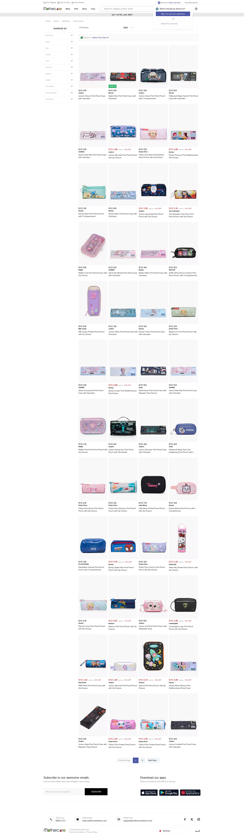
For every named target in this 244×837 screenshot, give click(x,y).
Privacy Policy (91, 832)
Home (47, 21)
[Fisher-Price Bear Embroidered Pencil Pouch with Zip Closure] (153, 146)
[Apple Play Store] (149, 792)
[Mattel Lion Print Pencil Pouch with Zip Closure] (183, 323)
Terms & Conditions (77, 832)
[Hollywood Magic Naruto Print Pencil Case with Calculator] (183, 87)
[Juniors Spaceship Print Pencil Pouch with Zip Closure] (153, 205)
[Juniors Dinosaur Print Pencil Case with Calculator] (153, 441)
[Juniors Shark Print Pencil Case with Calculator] (123, 323)
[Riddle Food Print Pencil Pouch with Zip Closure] (93, 264)
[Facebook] (185, 819)
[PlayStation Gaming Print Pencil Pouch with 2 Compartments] (93, 559)
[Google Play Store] (169, 792)
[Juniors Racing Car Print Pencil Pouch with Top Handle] (123, 441)
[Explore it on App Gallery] (190, 792)
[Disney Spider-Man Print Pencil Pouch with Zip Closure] (123, 559)
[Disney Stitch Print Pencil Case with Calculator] (123, 205)
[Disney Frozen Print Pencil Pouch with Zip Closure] (93, 618)
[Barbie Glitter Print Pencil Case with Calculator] (153, 264)
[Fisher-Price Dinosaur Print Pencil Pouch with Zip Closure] (123, 500)
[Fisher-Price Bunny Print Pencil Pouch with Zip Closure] (93, 500)
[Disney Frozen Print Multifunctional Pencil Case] (123, 382)
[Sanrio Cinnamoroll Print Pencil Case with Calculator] (93, 382)
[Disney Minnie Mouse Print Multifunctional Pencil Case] (183, 677)
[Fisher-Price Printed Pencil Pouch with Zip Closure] (123, 736)
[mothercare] (53, 8)
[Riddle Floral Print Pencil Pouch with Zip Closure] (93, 441)
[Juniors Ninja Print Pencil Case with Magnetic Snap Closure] (93, 736)
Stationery (66, 21)
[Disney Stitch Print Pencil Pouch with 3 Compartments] (93, 205)
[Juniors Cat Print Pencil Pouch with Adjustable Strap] (153, 618)
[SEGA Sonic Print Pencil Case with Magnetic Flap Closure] (153, 382)
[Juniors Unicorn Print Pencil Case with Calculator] (93, 87)
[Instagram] (199, 819)
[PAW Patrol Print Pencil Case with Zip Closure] (93, 677)
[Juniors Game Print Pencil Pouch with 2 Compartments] (153, 87)
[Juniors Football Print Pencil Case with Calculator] (183, 736)
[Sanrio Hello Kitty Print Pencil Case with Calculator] (93, 146)
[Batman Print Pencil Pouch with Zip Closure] (123, 618)
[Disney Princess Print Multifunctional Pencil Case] (183, 146)
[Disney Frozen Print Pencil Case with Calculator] (153, 323)
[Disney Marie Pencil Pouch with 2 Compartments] (183, 500)
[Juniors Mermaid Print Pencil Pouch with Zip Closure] (123, 146)
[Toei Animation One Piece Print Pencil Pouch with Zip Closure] (183, 205)
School (56, 21)
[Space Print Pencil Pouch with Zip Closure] (153, 677)
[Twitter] (192, 819)
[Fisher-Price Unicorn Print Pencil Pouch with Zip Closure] (153, 559)
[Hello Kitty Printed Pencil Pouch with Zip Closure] (183, 559)
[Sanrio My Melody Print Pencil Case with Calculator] (123, 264)
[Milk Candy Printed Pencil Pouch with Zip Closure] (93, 323)
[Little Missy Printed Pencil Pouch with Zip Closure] (153, 500)
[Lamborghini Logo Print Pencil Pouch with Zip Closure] (183, 618)
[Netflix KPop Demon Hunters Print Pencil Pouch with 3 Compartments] (183, 264)
